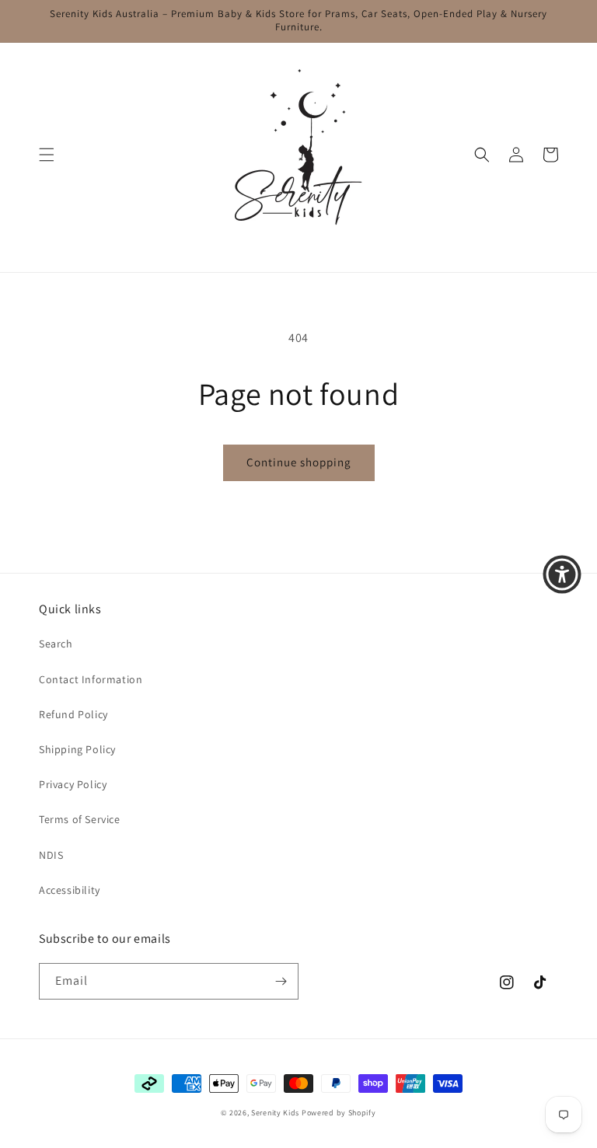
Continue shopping (298, 462)
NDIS (51, 855)
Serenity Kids (275, 1113)
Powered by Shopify (339, 1113)
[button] (47, 155)
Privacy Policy (72, 784)
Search (56, 644)
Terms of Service (79, 819)
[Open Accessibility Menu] (562, 574)
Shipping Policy (77, 749)
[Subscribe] (281, 981)
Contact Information (90, 679)
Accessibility (69, 890)
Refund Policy (73, 714)
